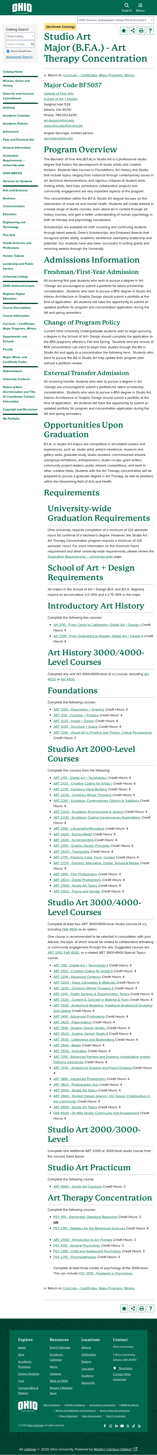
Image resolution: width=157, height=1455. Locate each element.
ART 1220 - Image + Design (73, 720)
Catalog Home (13, 71)
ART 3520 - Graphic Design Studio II (80, 1033)
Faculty (8, 349)
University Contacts (16, 379)
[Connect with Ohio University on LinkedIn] (116, 1426)
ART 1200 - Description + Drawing (78, 709)
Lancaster (87, 1368)
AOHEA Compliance (75, 1405)
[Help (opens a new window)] (150, 30)
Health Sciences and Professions (17, 245)
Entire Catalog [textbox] (15, 36)
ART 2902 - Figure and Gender (76, 891)
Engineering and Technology (14, 224)
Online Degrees (28, 1374)
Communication (14, 206)
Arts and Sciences (15, 190)
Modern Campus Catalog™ (113, 1449)
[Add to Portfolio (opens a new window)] (123, 30)
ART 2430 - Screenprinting (73, 840)
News (53, 1367)
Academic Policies (15, 123)
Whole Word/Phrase (21, 51)
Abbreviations (12, 371)
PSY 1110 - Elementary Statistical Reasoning (85, 1216)
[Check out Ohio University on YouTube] (122, 1426)
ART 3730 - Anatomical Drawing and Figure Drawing (92, 1067)
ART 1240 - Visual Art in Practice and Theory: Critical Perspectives (102, 732)
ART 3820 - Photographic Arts (75, 1084)
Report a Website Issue (61, 1390)
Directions (125, 1368)
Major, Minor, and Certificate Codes (15, 359)
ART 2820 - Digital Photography (77, 879)
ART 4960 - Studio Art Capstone (77, 1186)
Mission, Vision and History (16, 83)
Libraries (55, 1374)
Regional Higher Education (14, 296)
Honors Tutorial (13, 256)
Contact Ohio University (122, 1376)
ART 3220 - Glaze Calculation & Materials (84, 982)
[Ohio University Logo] (22, 12)
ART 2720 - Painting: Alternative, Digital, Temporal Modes (96, 863)
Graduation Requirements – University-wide (14, 160)
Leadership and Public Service (18, 266)
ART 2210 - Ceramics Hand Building (80, 789)
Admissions (11, 131)
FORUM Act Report (129, 1405)
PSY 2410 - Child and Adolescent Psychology (87, 1251)
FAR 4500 (70, 929)
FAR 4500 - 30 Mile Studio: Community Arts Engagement (96, 1113)
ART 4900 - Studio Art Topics (75, 1107)
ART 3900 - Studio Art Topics (75, 1090)
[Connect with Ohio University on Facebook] (104, 1426)
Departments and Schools (15, 338)
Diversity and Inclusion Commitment (18, 96)
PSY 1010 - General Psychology (76, 1245)
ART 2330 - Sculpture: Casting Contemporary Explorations (96, 817)
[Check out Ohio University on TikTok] (133, 1426)
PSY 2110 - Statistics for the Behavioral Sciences (89, 1228)
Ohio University (35, 1425)
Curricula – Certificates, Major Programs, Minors (19, 326)
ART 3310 (55, 952)
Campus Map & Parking (28, 1390)
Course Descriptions (17, 308)
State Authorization (92, 1416)
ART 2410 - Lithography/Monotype (79, 828)
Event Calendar (60, 1347)
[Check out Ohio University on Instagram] (110, 1426)
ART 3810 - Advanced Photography (79, 1078)
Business (9, 198)
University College (15, 276)
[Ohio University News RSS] (139, 1426)
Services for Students (17, 181)
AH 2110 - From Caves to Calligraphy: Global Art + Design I (97, 624)
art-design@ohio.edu (59, 120)
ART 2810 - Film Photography (75, 874)
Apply (22, 1347)
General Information (17, 147)
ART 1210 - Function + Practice (76, 715)
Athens (86, 1347)
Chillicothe (88, 1354)
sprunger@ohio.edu (58, 138)
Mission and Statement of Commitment (76, 1410)
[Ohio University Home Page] (27, 1409)
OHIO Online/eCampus (18, 286)
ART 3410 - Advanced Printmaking (79, 1016)
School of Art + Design (61, 98)
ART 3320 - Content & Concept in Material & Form (91, 999)
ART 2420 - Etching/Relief (72, 834)
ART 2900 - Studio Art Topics (75, 885)
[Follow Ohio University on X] (127, 1426)
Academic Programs (25, 1364)
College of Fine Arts (59, 93)
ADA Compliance (52, 1405)
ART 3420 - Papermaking (72, 1022)
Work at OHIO (59, 1381)
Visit (21, 1381)
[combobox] (115, 20)
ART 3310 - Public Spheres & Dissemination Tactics (91, 993)
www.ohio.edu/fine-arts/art (63, 125)
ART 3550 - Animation (70, 1051)
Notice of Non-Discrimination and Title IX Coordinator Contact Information (19, 394)
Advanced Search (19, 56)
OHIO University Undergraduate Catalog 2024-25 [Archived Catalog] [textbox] (114, 20)
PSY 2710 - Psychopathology (74, 1256)
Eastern (86, 1361)
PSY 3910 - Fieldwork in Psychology (105, 1273)
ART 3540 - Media (67, 1045)
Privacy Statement (68, 1416)
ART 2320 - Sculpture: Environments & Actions (88, 811)
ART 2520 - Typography (71, 851)
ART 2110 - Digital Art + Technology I (80, 777)
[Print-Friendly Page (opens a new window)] (141, 30)
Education (9, 214)
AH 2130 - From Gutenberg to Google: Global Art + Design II (98, 636)
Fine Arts (9, 235)
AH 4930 (68, 679)
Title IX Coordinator (116, 1416)
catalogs (30, 1449)
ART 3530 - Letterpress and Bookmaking (83, 1039)
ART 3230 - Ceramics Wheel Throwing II (83, 988)
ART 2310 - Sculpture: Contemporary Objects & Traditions (96, 800)
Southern (87, 1376)
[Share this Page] (132, 30)
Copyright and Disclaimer (20, 409)
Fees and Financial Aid (18, 139)
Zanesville (88, 1383)
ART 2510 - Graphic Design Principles (81, 845)
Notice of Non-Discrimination (115, 1410)
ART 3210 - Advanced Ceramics (77, 976)
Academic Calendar (16, 115)
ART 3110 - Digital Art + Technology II (80, 965)
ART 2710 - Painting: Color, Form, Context (84, 857)
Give (21, 1354)
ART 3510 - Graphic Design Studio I (79, 1027)
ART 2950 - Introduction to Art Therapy (82, 1239)
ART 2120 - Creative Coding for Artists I (82, 783)
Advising (9, 107)
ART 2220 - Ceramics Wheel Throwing (82, 794)
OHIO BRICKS (12, 173)
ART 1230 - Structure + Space (75, 726)
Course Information (16, 316)
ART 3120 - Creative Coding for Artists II (83, 971)
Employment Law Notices (102, 1405)
